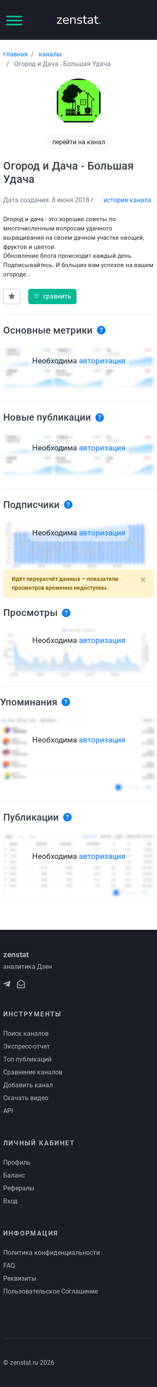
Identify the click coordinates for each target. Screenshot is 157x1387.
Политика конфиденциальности (51, 1252)
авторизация (102, 360)
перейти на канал (78, 142)
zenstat (78, 19)
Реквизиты (19, 1278)
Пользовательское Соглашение (50, 1291)
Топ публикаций (27, 1059)
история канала (127, 200)
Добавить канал (28, 1085)
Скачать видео (25, 1098)
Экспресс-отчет (26, 1046)
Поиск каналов (26, 1033)
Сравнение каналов (32, 1072)
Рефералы (18, 1188)
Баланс (14, 1175)
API (8, 1111)
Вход (10, 1201)
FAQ (9, 1265)
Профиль (17, 1162)
